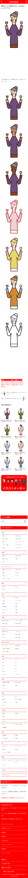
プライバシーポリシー (6, 844)
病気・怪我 (17, 555)
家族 (4, 586)
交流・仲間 (17, 538)
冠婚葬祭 (4, 727)
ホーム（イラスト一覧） (7, 824)
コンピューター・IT (19, 541)
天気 (4, 659)
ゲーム (4, 637)
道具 (4, 749)
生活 (3, 594)
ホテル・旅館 (18, 699)
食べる (4, 386)
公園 (16, 702)
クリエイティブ (18, 544)
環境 (16, 597)
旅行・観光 (17, 634)
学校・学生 (17, 682)
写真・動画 (17, 637)
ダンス (4, 765)
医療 (3, 552)
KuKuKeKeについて (6, 828)
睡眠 (4, 603)
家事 (16, 606)
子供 (4, 589)
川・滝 (16, 674)
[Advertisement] (14, 64)
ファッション (18, 746)
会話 (4, 575)
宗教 (16, 609)
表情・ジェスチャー (7, 379)
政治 (4, 541)
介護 (16, 558)
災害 (4, 612)
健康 (4, 555)
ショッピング (18, 600)
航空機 (16, 648)
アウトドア (17, 631)
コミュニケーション (7, 566)
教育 (3, 679)
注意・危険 (17, 569)
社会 (3, 532)
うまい (4, 382)
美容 (16, 603)
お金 (4, 600)
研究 (16, 685)
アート (4, 688)
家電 (16, 749)
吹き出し (17, 572)
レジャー (4, 628)
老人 (14, 379)
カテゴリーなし (6, 775)
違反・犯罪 (5, 538)
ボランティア (18, 547)
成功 (4, 597)
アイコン (17, 575)
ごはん (9, 384)
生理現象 (4, 606)
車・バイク (5, 645)
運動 (3, 757)
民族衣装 (4, 735)
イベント (4, 721)
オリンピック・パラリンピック (20, 761)
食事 (14, 384)
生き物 (3, 710)
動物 (16, 713)
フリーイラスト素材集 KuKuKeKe (17, 874)
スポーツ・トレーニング (8, 760)
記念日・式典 (18, 724)
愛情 (4, 572)
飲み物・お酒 (5, 620)
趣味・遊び (5, 631)
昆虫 (4, 716)
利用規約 (3, 836)
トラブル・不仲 (6, 578)
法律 (4, 547)
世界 (3, 732)
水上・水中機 (5, 651)
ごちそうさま (16, 382)
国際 (16, 738)
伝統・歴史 (5, 738)
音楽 (4, 634)
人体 (4, 561)
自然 (3, 656)
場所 (3, 693)
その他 (3, 769)
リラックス (5, 609)
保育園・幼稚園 (6, 682)
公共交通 (17, 645)
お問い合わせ (4, 840)
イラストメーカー (5, 852)
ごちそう (9, 382)
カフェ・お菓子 (18, 620)
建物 (4, 699)
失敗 (16, 612)
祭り (4, 724)
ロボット (4, 746)
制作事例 (3, 832)
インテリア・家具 (6, 752)
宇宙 (4, 671)
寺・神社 (4, 702)
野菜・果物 (17, 623)
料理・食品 (19, 379)
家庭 (3, 583)
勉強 (4, 685)
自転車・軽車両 (6, 648)
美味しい (4, 384)
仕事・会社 (17, 535)
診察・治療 (5, 558)
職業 (4, 535)
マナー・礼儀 (5, 544)
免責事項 (3, 848)
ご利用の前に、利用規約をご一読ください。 (13, 797)
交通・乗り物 (5, 642)
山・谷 (4, 674)
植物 (4, 713)
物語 (16, 735)
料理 (22, 382)
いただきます (20, 384)
